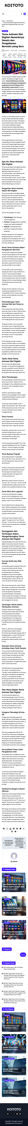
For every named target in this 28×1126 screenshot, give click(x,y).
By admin (7, 50)
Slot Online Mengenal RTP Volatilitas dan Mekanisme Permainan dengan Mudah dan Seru (14, 935)
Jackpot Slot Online (15, 55)
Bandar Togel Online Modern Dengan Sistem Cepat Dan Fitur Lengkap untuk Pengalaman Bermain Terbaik (15, 992)
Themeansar (18, 1123)
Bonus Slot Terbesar (5, 55)
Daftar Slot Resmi (10, 55)
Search (7, 949)
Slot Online (5, 31)
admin (15, 861)
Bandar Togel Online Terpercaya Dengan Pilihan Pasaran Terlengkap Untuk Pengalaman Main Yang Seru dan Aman (14, 976)
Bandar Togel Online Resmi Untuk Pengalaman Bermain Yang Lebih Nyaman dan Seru (13, 984)
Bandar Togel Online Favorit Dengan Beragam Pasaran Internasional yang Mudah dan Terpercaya (14, 1000)
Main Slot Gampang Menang (20, 55)
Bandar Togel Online (9, 1037)
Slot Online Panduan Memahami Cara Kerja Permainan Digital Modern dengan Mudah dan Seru (13, 911)
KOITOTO (14, 5)
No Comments (22, 50)
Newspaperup (9, 1123)
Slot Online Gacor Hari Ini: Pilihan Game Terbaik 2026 (13, 885)
